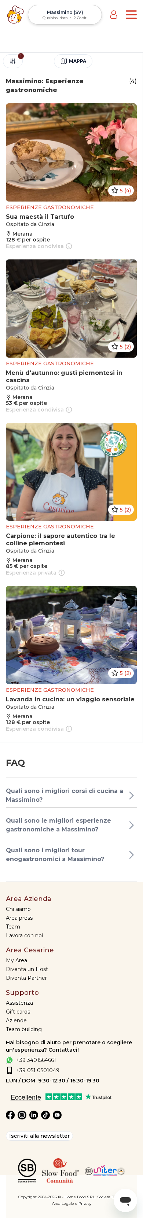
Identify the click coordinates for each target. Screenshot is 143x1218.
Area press (19, 918)
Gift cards (18, 1011)
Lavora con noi (24, 935)
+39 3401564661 (36, 1060)
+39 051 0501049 (37, 1070)
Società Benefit (111, 1197)
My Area (16, 960)
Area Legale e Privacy (71, 1203)
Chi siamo (18, 909)
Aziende (16, 1020)
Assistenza (19, 1003)
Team (13, 926)
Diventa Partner (26, 978)
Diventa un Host (27, 969)
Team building (24, 1029)
